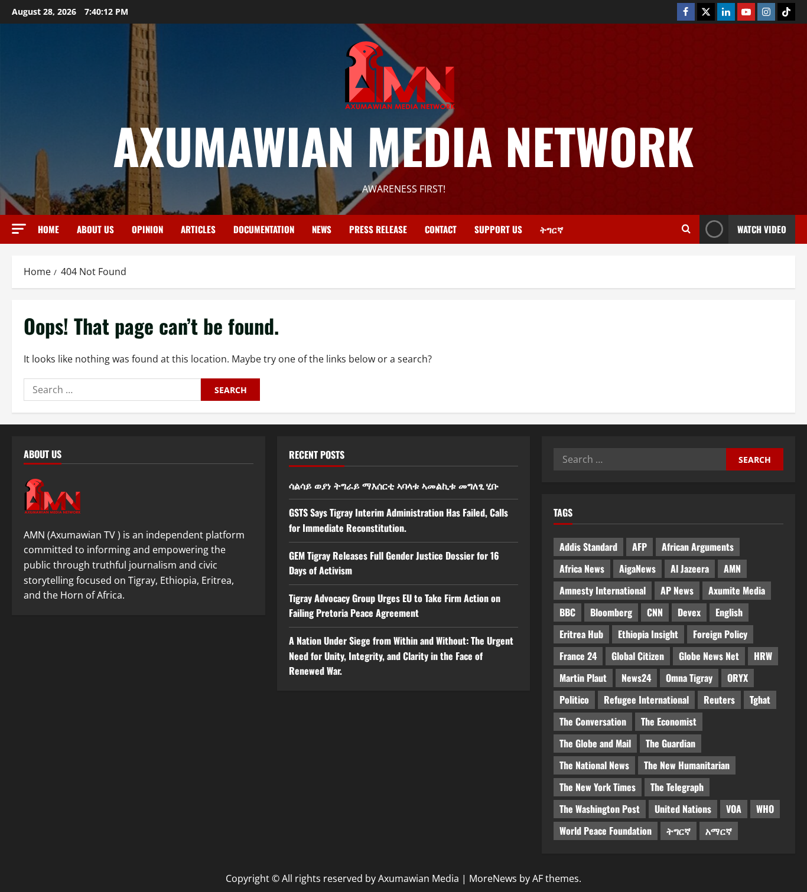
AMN (732, 568)
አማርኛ (718, 831)
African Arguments (698, 547)
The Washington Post (599, 809)
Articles (198, 229)
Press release (378, 229)
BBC (567, 612)
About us (95, 229)
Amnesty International (602, 590)
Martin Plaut (583, 678)
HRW (763, 656)
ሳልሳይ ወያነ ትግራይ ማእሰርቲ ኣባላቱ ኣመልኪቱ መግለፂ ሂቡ (394, 485)
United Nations (683, 809)
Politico (574, 699)
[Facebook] (686, 12)
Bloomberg (611, 612)
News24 (636, 678)
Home (48, 229)
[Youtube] (746, 12)
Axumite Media (736, 590)
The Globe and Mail (595, 743)
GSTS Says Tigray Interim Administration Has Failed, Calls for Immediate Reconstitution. (398, 520)
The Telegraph (677, 787)
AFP (639, 547)
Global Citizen (637, 656)
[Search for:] (112, 389)
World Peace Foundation (605, 831)
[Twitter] (706, 12)
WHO (765, 809)
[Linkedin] (726, 12)
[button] (19, 229)
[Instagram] (766, 12)
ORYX (737, 678)
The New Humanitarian (687, 765)
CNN (655, 612)
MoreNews (493, 878)
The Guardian (670, 743)
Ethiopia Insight (648, 634)
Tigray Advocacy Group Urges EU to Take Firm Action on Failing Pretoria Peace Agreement (394, 605)
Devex (689, 612)
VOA (733, 809)
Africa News (581, 568)
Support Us (498, 229)
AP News (677, 590)
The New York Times (597, 787)
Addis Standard (588, 547)
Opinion (147, 229)
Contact (441, 229)
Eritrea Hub (581, 634)
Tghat (760, 699)
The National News (594, 765)
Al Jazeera (690, 568)
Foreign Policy (720, 634)
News (321, 229)
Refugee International (646, 699)
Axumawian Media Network (403, 145)
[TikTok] (786, 12)
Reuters (719, 699)
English (729, 612)
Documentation (263, 229)
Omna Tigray (689, 678)
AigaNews (637, 568)
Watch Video (761, 229)
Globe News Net (709, 656)
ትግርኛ (552, 229)
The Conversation (592, 721)
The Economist (669, 721)
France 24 (578, 656)
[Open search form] (686, 229)
